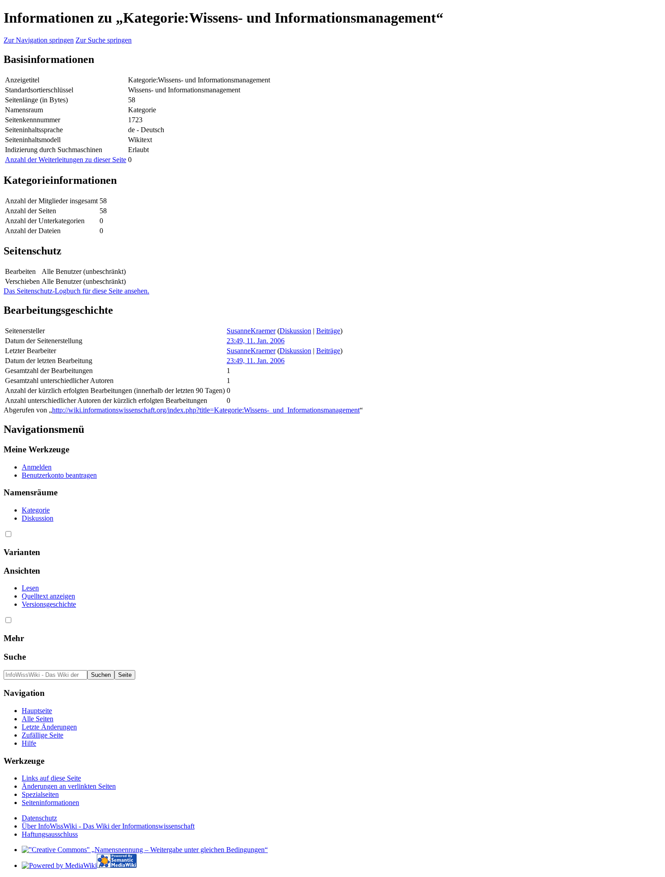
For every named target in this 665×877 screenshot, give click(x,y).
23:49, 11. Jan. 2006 (256, 341)
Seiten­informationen (50, 802)
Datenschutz (39, 818)
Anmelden (37, 467)
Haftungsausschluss (50, 834)
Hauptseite (37, 710)
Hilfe (29, 743)
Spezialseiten (40, 794)
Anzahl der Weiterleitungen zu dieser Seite (65, 159)
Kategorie (36, 510)
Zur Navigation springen (39, 40)
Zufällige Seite (42, 735)
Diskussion (295, 331)
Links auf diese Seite (51, 778)
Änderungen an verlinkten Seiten (69, 786)
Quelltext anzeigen (48, 596)
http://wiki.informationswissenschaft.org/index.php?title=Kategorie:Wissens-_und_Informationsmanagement (206, 410)
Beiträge (328, 331)
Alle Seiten (37, 719)
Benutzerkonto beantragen (59, 475)
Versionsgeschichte (49, 604)
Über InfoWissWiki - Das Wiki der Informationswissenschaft (108, 826)
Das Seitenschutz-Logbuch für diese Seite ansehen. (76, 291)
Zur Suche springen (104, 40)
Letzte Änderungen (49, 727)
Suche (15, 656)
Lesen (30, 588)
